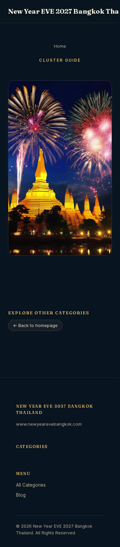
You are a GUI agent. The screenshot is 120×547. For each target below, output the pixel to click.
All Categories (31, 485)
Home (60, 46)
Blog (21, 495)
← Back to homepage (35, 325)
